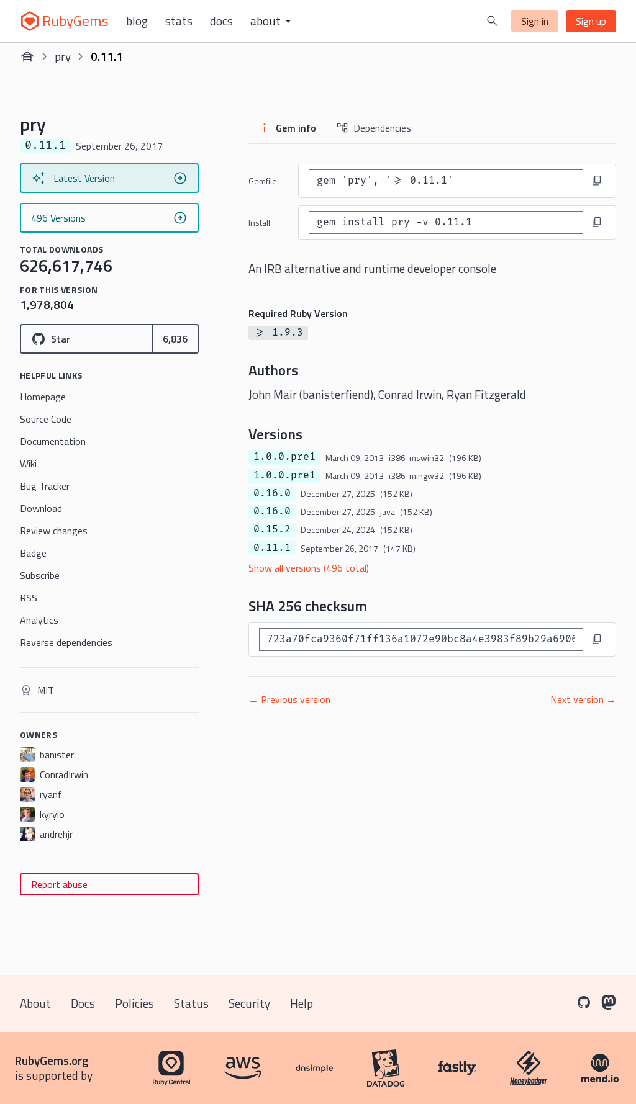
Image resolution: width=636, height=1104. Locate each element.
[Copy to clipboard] (597, 180)
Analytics (39, 620)
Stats (179, 21)
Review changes (54, 530)
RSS (28, 597)
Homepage (43, 396)
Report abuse (59, 884)
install (259, 222)
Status (191, 1003)
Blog (137, 21)
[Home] (27, 56)
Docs (221, 21)
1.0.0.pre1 (284, 457)
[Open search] (492, 21)
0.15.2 (272, 529)
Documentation (53, 441)
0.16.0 (272, 493)
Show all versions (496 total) (308, 567)
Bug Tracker (45, 485)
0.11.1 (272, 548)
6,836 (175, 338)
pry (63, 56)
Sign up (591, 21)
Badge (33, 552)
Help (301, 1003)
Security (249, 1003)
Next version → (583, 699)
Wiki (28, 463)
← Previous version (289, 699)
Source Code (45, 418)
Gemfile (262, 180)
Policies (134, 1003)
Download (41, 508)
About (35, 1003)
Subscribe (40, 575)
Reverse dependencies (66, 642)
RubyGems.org (52, 1060)
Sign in (534, 21)
